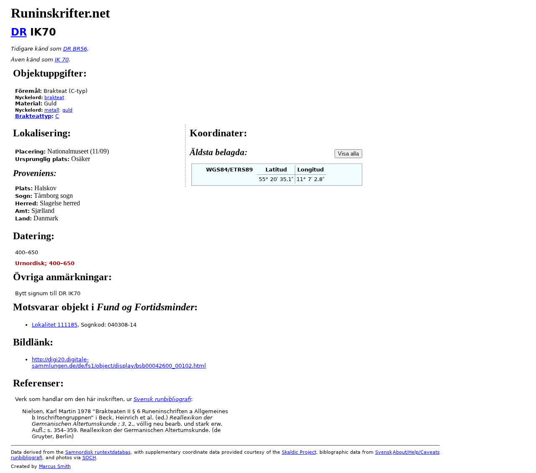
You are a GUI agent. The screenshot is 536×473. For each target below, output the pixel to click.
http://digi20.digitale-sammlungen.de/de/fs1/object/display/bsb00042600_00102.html (119, 362)
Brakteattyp (33, 116)
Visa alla (348, 154)
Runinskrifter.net (60, 12)
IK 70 (62, 59)
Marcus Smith (55, 466)
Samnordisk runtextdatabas (98, 452)
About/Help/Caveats (416, 452)
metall (51, 110)
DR (19, 32)
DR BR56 (75, 49)
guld (67, 110)
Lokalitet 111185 (54, 325)
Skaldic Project (299, 452)
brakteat (54, 97)
